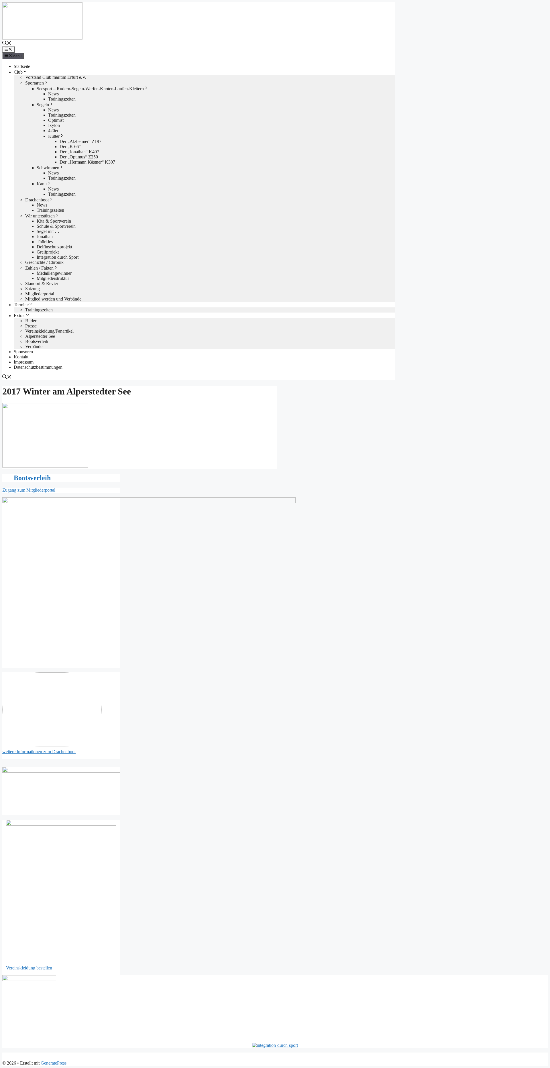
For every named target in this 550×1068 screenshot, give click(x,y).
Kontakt (21, 356)
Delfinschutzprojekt (54, 246)
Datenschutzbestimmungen (38, 367)
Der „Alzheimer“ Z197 (80, 141)
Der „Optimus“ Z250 (79, 156)
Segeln (43, 104)
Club (18, 72)
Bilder (30, 320)
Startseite (22, 66)
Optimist (56, 120)
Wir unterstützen (40, 215)
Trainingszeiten (62, 99)
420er (53, 130)
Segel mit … (48, 231)
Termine (21, 304)
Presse (31, 325)
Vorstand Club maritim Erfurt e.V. (55, 77)
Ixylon (54, 125)
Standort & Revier (41, 283)
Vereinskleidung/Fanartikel (49, 331)
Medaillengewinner (54, 273)
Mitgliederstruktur (53, 278)
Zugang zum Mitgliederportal (28, 490)
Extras (19, 315)
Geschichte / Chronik (44, 262)
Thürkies (45, 241)
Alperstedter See (40, 336)
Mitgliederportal (39, 293)
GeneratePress (53, 1063)
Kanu (42, 183)
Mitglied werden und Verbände (53, 299)
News (53, 93)
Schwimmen (48, 167)
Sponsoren (23, 351)
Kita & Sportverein (54, 221)
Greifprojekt (48, 252)
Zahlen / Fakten (39, 268)
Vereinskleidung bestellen (29, 967)
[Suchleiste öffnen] (6, 43)
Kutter (54, 136)
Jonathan (45, 236)
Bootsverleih (36, 341)
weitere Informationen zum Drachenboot (39, 751)
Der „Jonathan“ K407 (79, 151)
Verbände (33, 346)
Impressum (24, 362)
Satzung (32, 288)
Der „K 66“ (70, 146)
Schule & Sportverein (56, 226)
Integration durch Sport (57, 257)
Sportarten (34, 83)
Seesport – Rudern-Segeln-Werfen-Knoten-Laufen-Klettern (90, 88)
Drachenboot (37, 199)
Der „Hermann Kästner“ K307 (87, 162)
